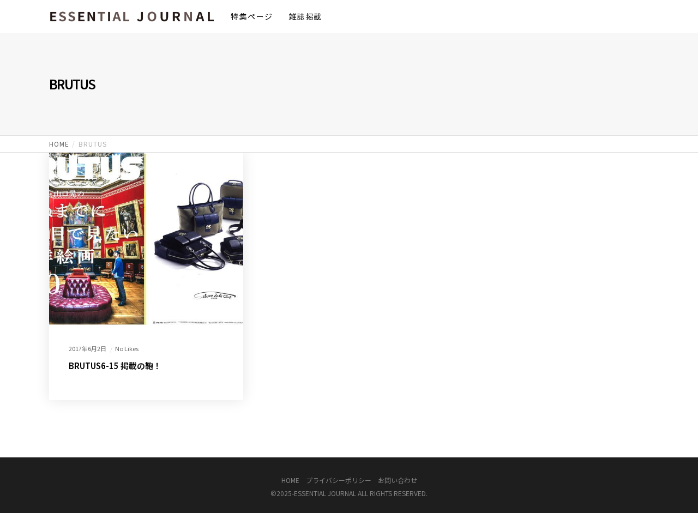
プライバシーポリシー (338, 480)
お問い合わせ (397, 480)
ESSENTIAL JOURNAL (325, 493)
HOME (290, 480)
